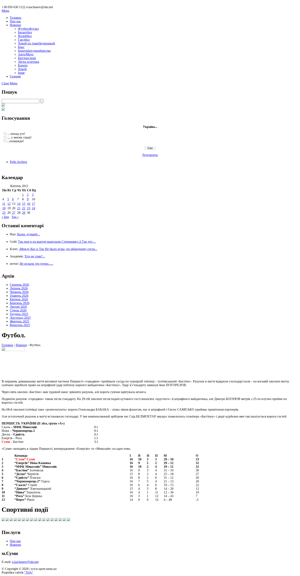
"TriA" (28, 572)
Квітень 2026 (19, 299)
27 (13, 212)
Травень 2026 (19, 295)
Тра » (15, 217)
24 (33, 208)
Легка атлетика (28, 61)
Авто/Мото (25, 54)
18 (4, 208)
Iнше (21, 72)
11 (3, 203)
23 (28, 208)
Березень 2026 (19, 303)
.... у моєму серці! (19, 137)
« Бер (5, 217)
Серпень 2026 (19, 284)
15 (23, 203)
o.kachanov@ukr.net (25, 562)
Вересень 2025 (20, 325)
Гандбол (24, 39)
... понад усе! (16, 133)
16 (28, 203)
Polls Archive (18, 162)
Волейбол (25, 36)
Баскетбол (25, 32)
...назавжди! (15, 141)
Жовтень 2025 (19, 321)
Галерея (15, 76)
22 (23, 208)
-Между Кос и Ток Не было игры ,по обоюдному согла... (58, 249)
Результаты (150, 155)
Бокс (21, 47)
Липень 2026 (19, 288)
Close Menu (9, 83)
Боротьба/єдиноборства (34, 50)
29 (23, 212)
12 (9, 203)
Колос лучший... (28, 234)
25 (4, 212)
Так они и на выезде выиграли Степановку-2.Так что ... (57, 241)
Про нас (15, 21)
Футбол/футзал (28, 28)
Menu (5, 10)
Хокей (22, 69)
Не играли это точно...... (36, 263)
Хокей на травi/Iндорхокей (36, 43)
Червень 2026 (19, 292)
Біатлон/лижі (27, 58)
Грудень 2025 (19, 314)
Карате (23, 65)
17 (33, 203)
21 (18, 208)
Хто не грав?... (34, 256)
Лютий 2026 (18, 306)
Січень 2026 (18, 310)
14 (18, 203)
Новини (15, 25)
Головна (15, 17)
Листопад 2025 (20, 317)
